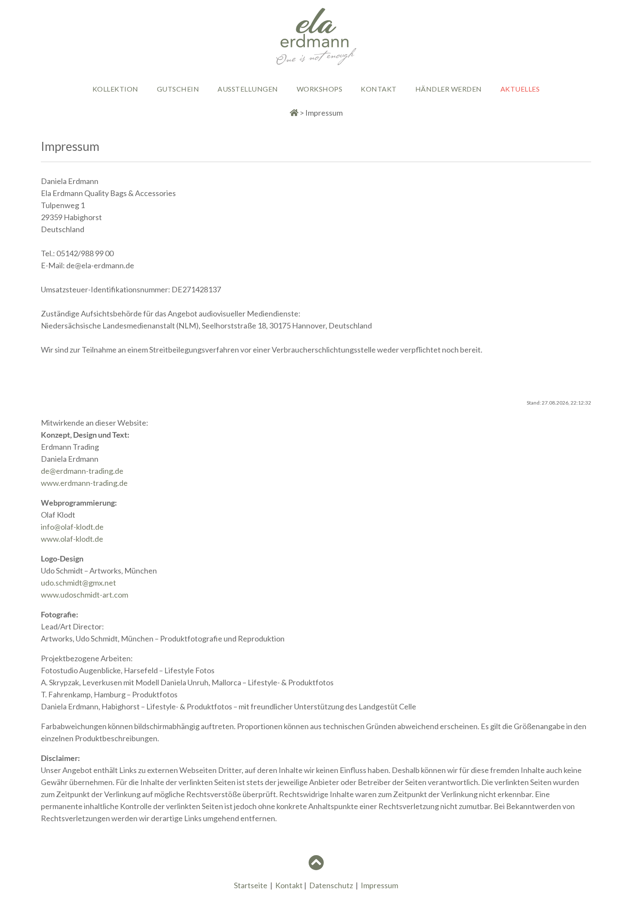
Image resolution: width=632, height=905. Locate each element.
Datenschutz (331, 885)
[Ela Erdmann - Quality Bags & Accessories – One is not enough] (316, 63)
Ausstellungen (248, 89)
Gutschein (178, 89)
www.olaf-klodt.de (72, 538)
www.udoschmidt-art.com (84, 594)
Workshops (320, 89)
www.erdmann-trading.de (84, 483)
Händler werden (448, 89)
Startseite (250, 885)
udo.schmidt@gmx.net (78, 582)
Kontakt (379, 89)
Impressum (379, 885)
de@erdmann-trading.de (82, 471)
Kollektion (115, 89)
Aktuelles (520, 89)
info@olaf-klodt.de (72, 526)
